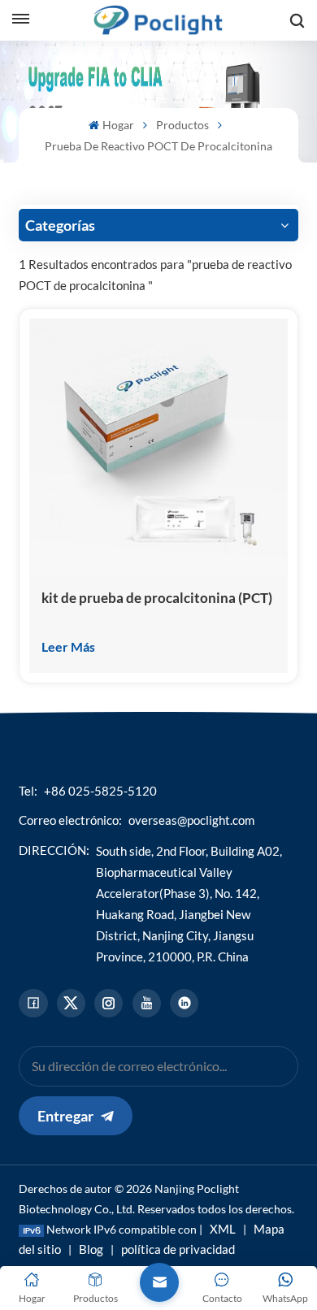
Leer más (68, 646)
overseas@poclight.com (191, 820)
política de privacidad (178, 1249)
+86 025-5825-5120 (100, 790)
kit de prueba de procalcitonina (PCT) (156, 597)
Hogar (117, 125)
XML (223, 1228)
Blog (91, 1249)
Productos (182, 125)
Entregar (65, 1116)
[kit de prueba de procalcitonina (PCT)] (158, 447)
